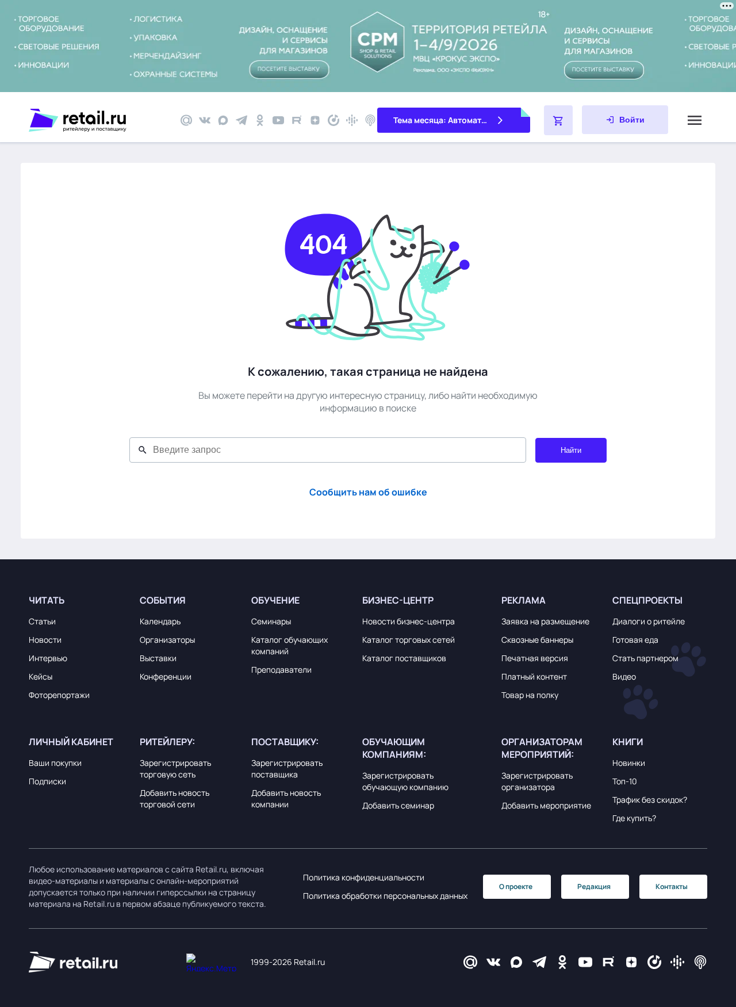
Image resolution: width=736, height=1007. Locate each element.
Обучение (275, 600)
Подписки (47, 781)
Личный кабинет (71, 741)
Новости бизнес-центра (408, 621)
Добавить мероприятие (546, 805)
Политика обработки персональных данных (385, 895)
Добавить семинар (398, 805)
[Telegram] (241, 120)
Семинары (271, 621)
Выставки (158, 658)
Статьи (42, 621)
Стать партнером (645, 658)
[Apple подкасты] (370, 120)
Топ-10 (624, 781)
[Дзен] (315, 120)
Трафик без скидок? (649, 799)
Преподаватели (281, 669)
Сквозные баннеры (537, 639)
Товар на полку (529, 694)
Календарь (160, 621)
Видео (624, 676)
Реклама (523, 600)
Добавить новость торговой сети (174, 798)
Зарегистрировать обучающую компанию (405, 781)
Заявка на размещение (545, 621)
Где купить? (634, 818)
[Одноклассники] (260, 120)
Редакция (594, 886)
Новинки (628, 762)
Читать (46, 600)
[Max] (516, 962)
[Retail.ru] (98, 120)
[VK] (204, 120)
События (163, 600)
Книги (627, 741)
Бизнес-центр (398, 600)
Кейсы (40, 676)
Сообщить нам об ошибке (368, 492)
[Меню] (694, 120)
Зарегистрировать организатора (537, 781)
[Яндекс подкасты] (333, 120)
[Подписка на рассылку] (186, 120)
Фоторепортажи (59, 694)
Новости (45, 639)
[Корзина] (558, 120)
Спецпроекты (647, 600)
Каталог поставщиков (404, 658)
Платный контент (534, 676)
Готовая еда (635, 639)
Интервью (48, 658)
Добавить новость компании (286, 798)
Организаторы (167, 639)
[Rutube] (296, 120)
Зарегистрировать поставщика (287, 768)
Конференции (165, 676)
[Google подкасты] (352, 120)
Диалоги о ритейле (648, 621)
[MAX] (223, 120)
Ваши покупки (55, 762)
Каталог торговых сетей (408, 639)
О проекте (515, 886)
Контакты (672, 886)
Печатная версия (534, 658)
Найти (571, 450)
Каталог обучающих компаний (289, 645)
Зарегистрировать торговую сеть (175, 768)
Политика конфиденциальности (363, 877)
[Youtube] (278, 120)
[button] (81, 600)
